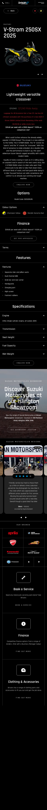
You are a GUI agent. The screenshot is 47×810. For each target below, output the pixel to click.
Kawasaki (5, 549)
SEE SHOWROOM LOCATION (23, 430)
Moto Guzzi (27, 549)
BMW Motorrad (28, 530)
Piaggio (4, 558)
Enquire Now (23, 185)
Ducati (4, 539)
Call (7, 3)
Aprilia (4, 530)
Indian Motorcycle (29, 539)
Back (12, 10)
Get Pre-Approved (23, 238)
